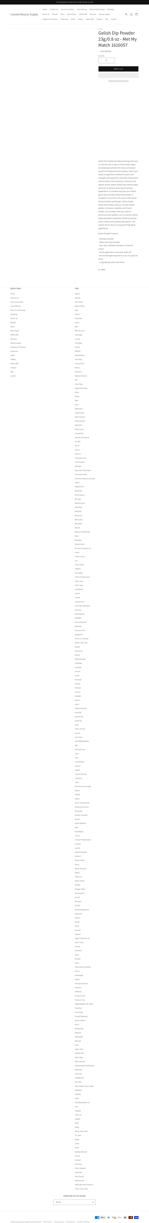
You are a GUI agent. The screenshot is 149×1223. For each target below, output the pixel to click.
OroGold (78, 951)
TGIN (77, 1098)
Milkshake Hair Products (84, 1185)
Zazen (77, 1139)
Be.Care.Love (80, 503)
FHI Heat (78, 680)
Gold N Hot (79, 717)
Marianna (78, 1164)
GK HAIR (78, 712)
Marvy (77, 864)
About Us (13, 318)
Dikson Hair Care (81, 643)
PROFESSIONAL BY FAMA (84, 1004)
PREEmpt (78, 992)
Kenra (77, 322)
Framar (77, 684)
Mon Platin (79, 302)
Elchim (77, 655)
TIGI (76, 1107)
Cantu (77, 552)
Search (77, 294)
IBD (76, 745)
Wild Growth (79, 1180)
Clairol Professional (82, 577)
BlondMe (78, 540)
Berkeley (78, 511)
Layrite (77, 848)
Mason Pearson (80, 868)
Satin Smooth (80, 417)
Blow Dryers (15, 331)
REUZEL (78, 351)
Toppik (77, 1119)
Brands (13, 322)
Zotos (77, 1143)
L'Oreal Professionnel (83, 840)
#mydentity (79, 433)
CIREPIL (78, 569)
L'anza (77, 836)
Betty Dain (79, 520)
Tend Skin (78, 318)
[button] (118, 75)
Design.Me (79, 634)
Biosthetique (80, 355)
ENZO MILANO (80, 659)
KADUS (77, 795)
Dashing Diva (80, 614)
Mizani (77, 368)
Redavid (78, 1033)
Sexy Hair (78, 1074)
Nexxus (77, 918)
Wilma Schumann (81, 1131)
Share (103, 269)
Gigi (76, 310)
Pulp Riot (78, 343)
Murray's (78, 901)
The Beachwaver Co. (82, 1102)
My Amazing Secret (82, 910)
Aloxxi (77, 446)
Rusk (77, 405)
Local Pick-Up (15, 306)
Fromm (77, 692)
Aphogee (78, 466)
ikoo (76, 758)
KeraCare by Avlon (82, 807)
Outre (77, 963)
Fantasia (78, 667)
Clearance (14, 351)
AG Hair (78, 441)
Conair (77, 593)
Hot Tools (78, 359)
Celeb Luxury (80, 556)
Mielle (77, 396)
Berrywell (78, 515)
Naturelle (78, 914)
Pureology (79, 1012)
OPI (76, 380)
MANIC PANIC (80, 860)
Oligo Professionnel (82, 938)
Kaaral (77, 790)
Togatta (78, 1111)
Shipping (13, 314)
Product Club (80, 996)
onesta (77, 339)
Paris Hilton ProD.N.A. (83, 967)
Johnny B (78, 778)
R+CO (77, 1024)
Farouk (77, 671)
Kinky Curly (79, 429)
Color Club (79, 581)
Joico (77, 782)
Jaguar (77, 770)
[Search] (126, 14)
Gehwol (78, 1160)
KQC (12, 372)
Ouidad (77, 959)
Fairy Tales (79, 384)
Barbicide (78, 491)
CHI (76, 561)
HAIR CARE (14, 335)
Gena (77, 704)
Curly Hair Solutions (82, 606)
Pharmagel (79, 975)
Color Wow (79, 585)
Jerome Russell (81, 774)
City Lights (79, 573)
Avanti (77, 483)
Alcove (77, 1156)
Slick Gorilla (79, 1176)
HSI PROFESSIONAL (82, 741)
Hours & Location (17, 302)
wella (12, 355)
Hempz (77, 733)
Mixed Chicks (80, 306)
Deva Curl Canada (81, 639)
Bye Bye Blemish (81, 1152)
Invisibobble (79, 762)
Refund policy (48, 1222)
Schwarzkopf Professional (84, 1066)
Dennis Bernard (81, 622)
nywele (13, 376)
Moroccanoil (79, 893)
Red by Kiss (79, 1029)
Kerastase (78, 811)
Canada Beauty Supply (22, 1222)
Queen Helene (80, 1020)
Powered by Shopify (35, 1222)
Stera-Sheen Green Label (84, 1086)
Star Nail (78, 1082)
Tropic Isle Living (81, 1189)
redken (13, 359)
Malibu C (78, 856)
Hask (77, 725)
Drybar (77, 647)
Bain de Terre (80, 331)
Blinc (77, 536)
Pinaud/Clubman (81, 983)
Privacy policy (70, 1222)
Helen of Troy (80, 729)
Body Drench (80, 544)
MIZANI (77, 885)
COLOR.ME (79, 589)
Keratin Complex (81, 815)
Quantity (101, 56)
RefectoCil (79, 409)
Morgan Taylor (80, 889)
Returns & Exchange (17, 310)
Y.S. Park (78, 1135)
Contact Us (14, 298)
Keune (77, 819)
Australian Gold (81, 474)
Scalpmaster (79, 413)
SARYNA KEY (79, 1053)
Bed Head (78, 507)
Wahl (77, 1123)
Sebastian (78, 425)
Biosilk (77, 528)
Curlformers (79, 602)
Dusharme (79, 651)
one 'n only (79, 942)
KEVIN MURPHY (80, 823)
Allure (77, 450)
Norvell (77, 930)
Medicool (78, 877)
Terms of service (59, 1222)
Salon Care (79, 1049)
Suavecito (78, 1172)
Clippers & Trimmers (18, 347)
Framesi (78, 688)
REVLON (78, 1041)
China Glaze (79, 565)
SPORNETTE (79, 1078)
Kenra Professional (82, 803)
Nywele (77, 934)
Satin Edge (79, 1057)
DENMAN (78, 618)
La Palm (78, 844)
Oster (77, 392)
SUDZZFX (78, 1090)
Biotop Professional (82, 532)
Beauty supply (15, 343)
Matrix (77, 314)
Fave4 (77, 676)
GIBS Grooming (80, 708)
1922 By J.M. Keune (82, 437)
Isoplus (78, 766)
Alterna (78, 454)
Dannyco (78, 610)
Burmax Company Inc (83, 548)
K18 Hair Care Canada (83, 786)
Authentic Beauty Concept (85, 478)
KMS (76, 400)
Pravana (78, 987)
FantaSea (78, 663)
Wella (77, 1127)
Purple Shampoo (81, 1016)
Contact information (83, 1222)
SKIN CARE (14, 364)
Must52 (77, 905)
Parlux (77, 971)
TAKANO (78, 1094)
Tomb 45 (78, 1115)
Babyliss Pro (79, 487)
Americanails (80, 462)
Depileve (78, 626)
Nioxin (77, 347)
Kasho (77, 799)
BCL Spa (78, 499)
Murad (77, 897)
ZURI (77, 1148)
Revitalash (79, 1037)
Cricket (77, 597)
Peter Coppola (80, 1168)
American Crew (80, 458)
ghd (76, 327)
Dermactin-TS (80, 630)
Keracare (78, 372)
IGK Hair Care (80, 749)
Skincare (13, 339)
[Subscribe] (92, 1202)
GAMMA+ (78, 696)
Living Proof (79, 364)
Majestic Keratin (81, 376)
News (12, 327)
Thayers (13, 368)
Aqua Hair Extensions (83, 470)
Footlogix (78, 335)
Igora (77, 753)
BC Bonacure (80, 495)
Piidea (77, 979)
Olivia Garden (80, 421)
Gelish (77, 700)
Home (12, 294)
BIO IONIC (78, 524)
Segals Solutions (81, 388)
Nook (77, 926)
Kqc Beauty (79, 832)
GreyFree (78, 721)
